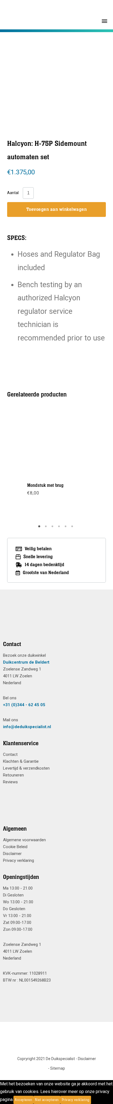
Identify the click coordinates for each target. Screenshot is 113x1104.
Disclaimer (12, 853)
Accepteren (23, 1099)
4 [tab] (59, 528)
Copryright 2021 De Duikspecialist (46, 1059)
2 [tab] (46, 528)
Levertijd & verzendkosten (26, 768)
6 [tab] (73, 528)
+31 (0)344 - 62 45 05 (24, 704)
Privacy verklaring (18, 860)
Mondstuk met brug (45, 485)
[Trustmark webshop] (54, 622)
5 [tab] (66, 528)
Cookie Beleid (15, 846)
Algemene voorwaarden (24, 839)
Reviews (10, 781)
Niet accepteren (47, 1099)
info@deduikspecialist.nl (27, 726)
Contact (10, 754)
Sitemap (57, 1068)
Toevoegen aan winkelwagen (56, 209)
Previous (26, 465)
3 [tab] (53, 528)
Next (87, 465)
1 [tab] (40, 528)
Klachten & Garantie (21, 761)
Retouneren (13, 775)
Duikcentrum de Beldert (26, 662)
